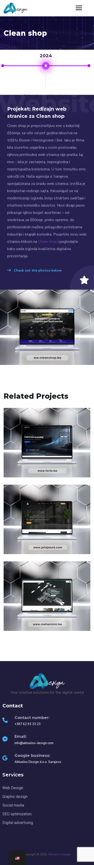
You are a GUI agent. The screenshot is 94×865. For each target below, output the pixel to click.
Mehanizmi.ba (47, 627)
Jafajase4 (47, 551)
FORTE (47, 474)
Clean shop (47, 241)
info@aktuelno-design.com (34, 743)
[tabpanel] (45, 80)
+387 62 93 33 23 (27, 724)
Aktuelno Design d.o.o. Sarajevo (37, 762)
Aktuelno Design (59, 854)
